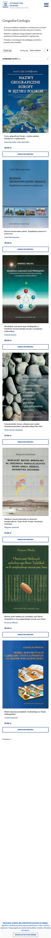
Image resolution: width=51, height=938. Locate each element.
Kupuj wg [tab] (7, 51)
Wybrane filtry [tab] (10, 59)
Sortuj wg (24, 50)
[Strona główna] (15, 4)
